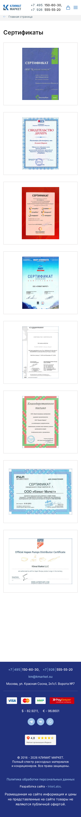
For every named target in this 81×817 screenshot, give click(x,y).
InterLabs (54, 786)
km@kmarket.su (40, 677)
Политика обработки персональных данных (41, 779)
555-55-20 (46, 10)
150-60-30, (46, 5)
